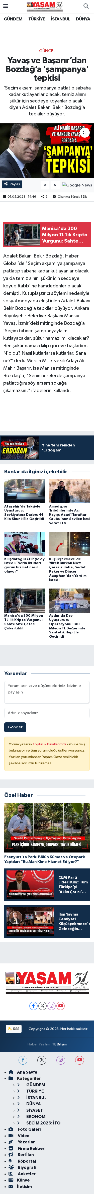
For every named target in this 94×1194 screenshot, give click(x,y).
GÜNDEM (13, 19)
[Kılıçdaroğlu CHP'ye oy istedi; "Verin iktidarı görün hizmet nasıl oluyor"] (24, 544)
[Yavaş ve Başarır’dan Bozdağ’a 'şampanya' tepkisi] (47, 150)
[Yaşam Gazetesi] (44, 6)
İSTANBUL (60, 19)
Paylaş (15, 184)
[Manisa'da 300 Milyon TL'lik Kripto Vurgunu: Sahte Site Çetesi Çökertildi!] (24, 600)
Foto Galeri (29, 1129)
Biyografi (26, 1167)
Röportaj (26, 1161)
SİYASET (34, 1110)
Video (23, 1136)
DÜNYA (83, 19)
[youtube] (79, 1060)
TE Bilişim (59, 1044)
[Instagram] (51, 1006)
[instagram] (60, 1060)
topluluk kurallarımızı (50, 744)
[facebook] (23, 1060)
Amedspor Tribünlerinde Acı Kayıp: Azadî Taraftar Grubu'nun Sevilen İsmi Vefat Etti (69, 515)
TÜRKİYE (36, 19)
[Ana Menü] (5, 6)
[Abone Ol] (77, 185)
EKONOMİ (36, 1116)
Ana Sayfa (27, 1072)
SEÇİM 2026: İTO (43, 1123)
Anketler (26, 1174)
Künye (23, 1180)
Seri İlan (25, 1155)
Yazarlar (26, 1142)
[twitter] (41, 1060)
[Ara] (86, 6)
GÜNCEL (47, 51)
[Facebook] (33, 1006)
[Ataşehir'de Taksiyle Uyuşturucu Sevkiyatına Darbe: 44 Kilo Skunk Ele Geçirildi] (24, 491)
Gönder (15, 727)
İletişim (24, 1187)
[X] (42, 1006)
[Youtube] (60, 1006)
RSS (16, 1029)
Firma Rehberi (31, 1148)
